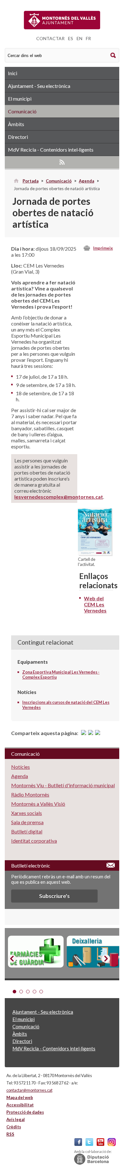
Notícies (20, 767)
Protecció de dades (25, 1112)
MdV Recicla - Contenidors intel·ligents (50, 149)
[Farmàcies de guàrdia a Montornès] (36, 952)
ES (70, 38)
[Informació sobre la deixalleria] (94, 952)
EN (79, 38)
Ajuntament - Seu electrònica (39, 86)
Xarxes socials (26, 813)
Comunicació (22, 111)
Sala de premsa (27, 822)
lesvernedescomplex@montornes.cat (58, 497)
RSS (62, 162)
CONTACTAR (50, 38)
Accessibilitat (20, 1104)
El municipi (19, 99)
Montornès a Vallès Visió (38, 804)
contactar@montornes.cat (29, 1090)
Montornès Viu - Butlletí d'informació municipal (63, 785)
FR (88, 38)
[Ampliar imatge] (95, 553)
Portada (30, 180)
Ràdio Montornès (30, 794)
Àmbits (16, 124)
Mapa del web (19, 1097)
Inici (12, 73)
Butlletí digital (26, 831)
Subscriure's (54, 896)
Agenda (86, 180)
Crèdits (13, 1126)
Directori (18, 137)
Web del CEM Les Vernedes (95, 604)
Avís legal (15, 1119)
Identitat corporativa (34, 841)
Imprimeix (103, 248)
